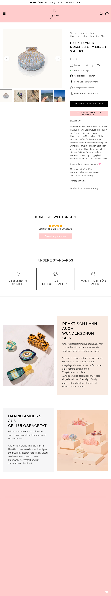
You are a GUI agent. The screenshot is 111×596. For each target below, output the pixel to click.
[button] (101, 13)
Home (61, 506)
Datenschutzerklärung (14, 552)
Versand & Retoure (12, 557)
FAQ (60, 524)
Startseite (74, 33)
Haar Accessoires (11, 510)
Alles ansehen (87, 33)
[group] (55, 2)
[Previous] (6, 58)
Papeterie (8, 524)
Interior (6, 520)
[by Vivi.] (55, 13)
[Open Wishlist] (107, 592)
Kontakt (62, 515)
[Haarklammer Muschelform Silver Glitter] (6, 96)
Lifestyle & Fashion (12, 515)
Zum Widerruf (12, 572)
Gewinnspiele (9, 561)
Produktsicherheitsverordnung (84, 188)
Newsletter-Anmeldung (70, 529)
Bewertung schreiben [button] (55, 236)
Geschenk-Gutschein (13, 529)
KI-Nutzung (8, 566)
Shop (5, 506)
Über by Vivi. (64, 510)
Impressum (8, 543)
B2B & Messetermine (69, 520)
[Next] (58, 58)
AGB (5, 547)
